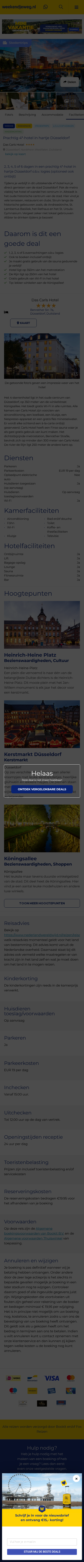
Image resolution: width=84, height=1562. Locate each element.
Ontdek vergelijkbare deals (42, 789)
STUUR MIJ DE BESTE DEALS (42, 1551)
